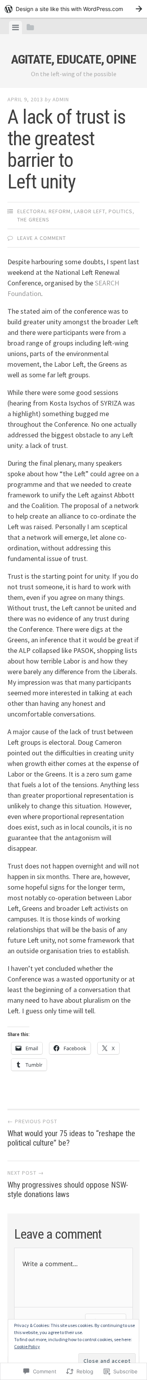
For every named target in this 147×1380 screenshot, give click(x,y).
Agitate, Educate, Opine (73, 59)
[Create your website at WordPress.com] (73, 9)
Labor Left (89, 211)
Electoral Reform (44, 211)
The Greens (33, 219)
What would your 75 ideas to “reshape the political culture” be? (71, 1133)
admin (61, 99)
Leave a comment (41, 237)
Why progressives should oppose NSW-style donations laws (67, 1184)
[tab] (15, 27)
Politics (120, 211)
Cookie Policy (27, 1346)
